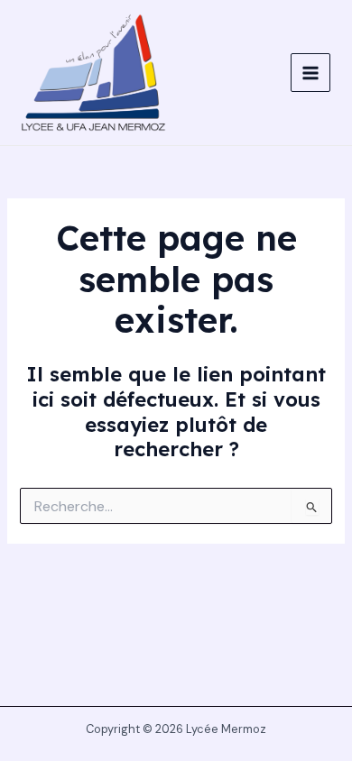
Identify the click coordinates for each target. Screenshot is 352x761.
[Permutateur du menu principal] (310, 73)
